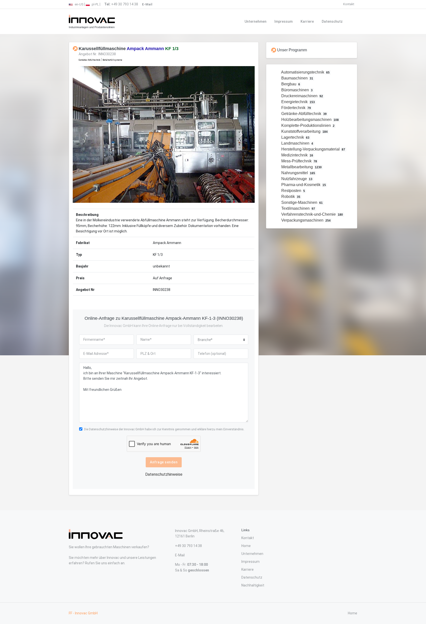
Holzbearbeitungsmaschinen (309, 119)
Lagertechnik (295, 137)
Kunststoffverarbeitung (304, 131)
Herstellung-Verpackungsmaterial (312, 149)
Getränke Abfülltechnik (89, 60)
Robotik (290, 196)
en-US (79, 4)
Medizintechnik (296, 155)
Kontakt (348, 4)
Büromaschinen (296, 90)
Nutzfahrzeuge (296, 179)
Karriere (307, 21)
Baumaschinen (296, 78)
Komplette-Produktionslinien (307, 125)
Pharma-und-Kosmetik (303, 185)
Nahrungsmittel (297, 173)
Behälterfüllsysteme (112, 60)
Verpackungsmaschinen (305, 220)
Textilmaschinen (297, 208)
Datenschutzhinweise (103, 429)
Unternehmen (255, 21)
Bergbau (290, 84)
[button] (86, 134)
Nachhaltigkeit (252, 585)
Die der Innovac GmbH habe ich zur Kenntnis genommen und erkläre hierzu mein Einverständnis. (164, 429)
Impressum (283, 21)
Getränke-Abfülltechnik (303, 114)
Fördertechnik (295, 108)
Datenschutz (332, 21)
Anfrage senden (164, 462)
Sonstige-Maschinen (301, 202)
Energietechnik (297, 102)
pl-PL (95, 4)
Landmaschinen (296, 143)
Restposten (292, 191)
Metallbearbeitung (301, 167)
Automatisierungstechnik (305, 72)
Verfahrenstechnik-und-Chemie (311, 214)
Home (246, 546)
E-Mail (180, 555)
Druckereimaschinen (301, 96)
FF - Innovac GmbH (83, 613)
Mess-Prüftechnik (298, 161)
